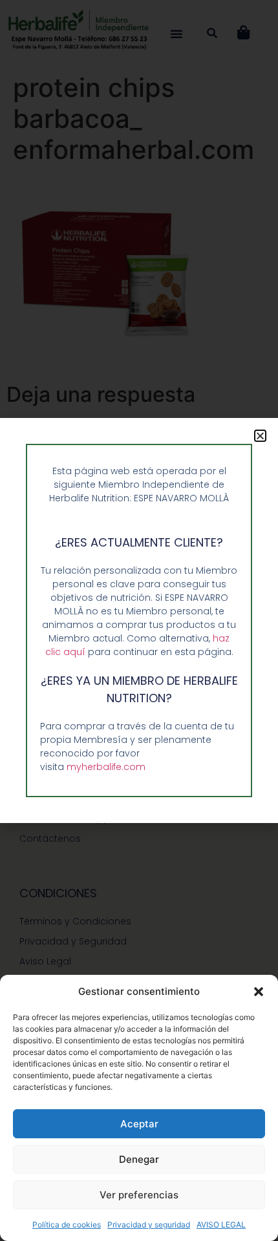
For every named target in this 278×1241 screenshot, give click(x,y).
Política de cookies (66, 1224)
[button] (258, 991)
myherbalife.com (106, 766)
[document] (139, 620)
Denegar (139, 1159)
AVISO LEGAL (221, 1224)
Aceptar (139, 1124)
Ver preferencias (139, 1195)
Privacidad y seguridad (148, 1224)
